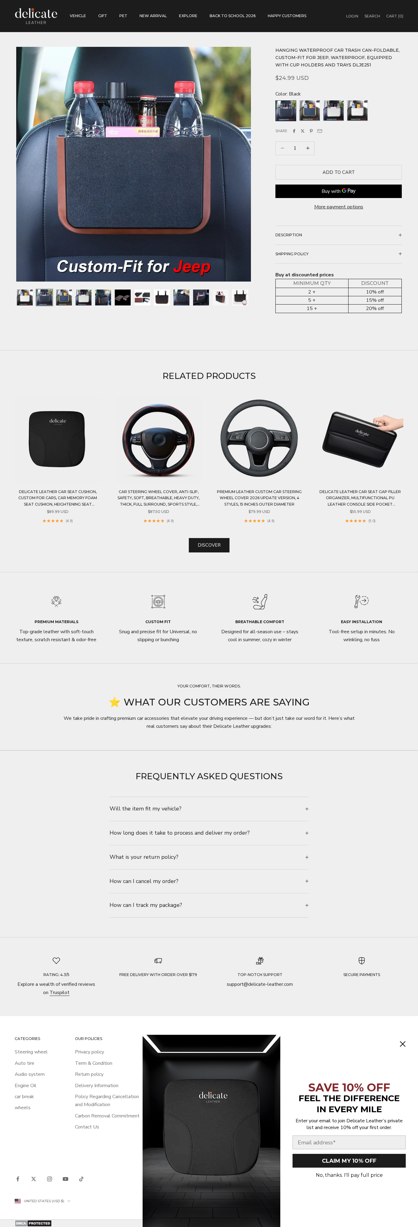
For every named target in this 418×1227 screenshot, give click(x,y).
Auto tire (24, 1063)
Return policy (89, 1074)
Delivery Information (96, 1085)
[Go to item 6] (122, 297)
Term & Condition (93, 1063)
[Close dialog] (403, 1044)
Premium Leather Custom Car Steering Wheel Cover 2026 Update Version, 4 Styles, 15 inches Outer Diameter (259, 498)
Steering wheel (31, 1052)
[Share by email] (319, 131)
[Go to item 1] (24, 297)
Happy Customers (287, 15)
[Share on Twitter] (302, 131)
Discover (209, 545)
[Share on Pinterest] (311, 131)
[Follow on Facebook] (18, 1179)
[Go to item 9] (181, 297)
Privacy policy (89, 1052)
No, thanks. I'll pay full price (349, 1175)
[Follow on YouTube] (65, 1179)
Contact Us (87, 1127)
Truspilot (59, 992)
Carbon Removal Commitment (107, 1116)
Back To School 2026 (233, 15)
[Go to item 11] (220, 297)
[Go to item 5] (103, 297)
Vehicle (78, 15)
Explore (188, 15)
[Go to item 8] (161, 297)
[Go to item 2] (44, 297)
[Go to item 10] (201, 297)
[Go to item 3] (64, 297)
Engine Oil (25, 1085)
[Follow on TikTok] (81, 1179)
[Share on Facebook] (294, 131)
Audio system (30, 1074)
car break (24, 1096)
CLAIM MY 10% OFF (349, 1161)
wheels (23, 1107)
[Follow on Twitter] (34, 1179)
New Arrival (153, 15)
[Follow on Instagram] (50, 1179)
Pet (123, 15)
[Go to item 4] (83, 297)
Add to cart (339, 172)
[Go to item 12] (240, 297)
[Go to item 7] (142, 297)
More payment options (338, 206)
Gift (102, 15)
